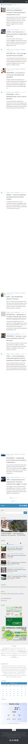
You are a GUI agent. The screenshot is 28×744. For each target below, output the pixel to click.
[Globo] (18, 616)
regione (14, 655)
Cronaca (8, 8)
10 (2, 691)
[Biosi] (21, 616)
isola (8, 653)
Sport (20, 575)
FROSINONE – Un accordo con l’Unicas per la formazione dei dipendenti (15, 75)
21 (17, 693)
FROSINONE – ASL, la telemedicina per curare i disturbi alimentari (16, 97)
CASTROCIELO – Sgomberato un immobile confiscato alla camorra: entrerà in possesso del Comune (16, 317)
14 (17, 691)
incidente (5, 653)
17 (2, 693)
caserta (9, 650)
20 (14, 693)
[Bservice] (14, 640)
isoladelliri (11, 653)
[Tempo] (22, 593)
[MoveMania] (10, 587)
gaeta (2, 653)
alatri (3, 648)
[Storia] (17, 593)
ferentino (8, 651)
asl (20, 648)
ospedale (22, 653)
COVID (2, 651)
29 (21, 695)
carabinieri (4, 650)
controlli (24, 650)
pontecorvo (7, 655)
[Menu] (26, 1)
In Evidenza (17, 8)
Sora (14, 657)
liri (20, 653)
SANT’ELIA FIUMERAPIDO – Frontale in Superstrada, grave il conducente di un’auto (16, 12)
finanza (11, 651)
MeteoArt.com (16, 723)
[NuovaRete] (4, 587)
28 (17, 695)
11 (6, 691)
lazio (19, 653)
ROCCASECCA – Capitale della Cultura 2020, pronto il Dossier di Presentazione (16, 460)
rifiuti (18, 655)
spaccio (17, 657)
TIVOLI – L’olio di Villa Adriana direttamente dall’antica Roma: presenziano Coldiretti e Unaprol (16, 358)
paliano (26, 653)
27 (14, 695)
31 (2, 697)
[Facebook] (20, 505)
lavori (17, 653)
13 (14, 691)
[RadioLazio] (23, 587)
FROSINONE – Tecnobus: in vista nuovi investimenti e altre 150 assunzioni (16, 338)
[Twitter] (22, 505)
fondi (15, 651)
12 (10, 691)
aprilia (9, 648)
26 (10, 695)
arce (11, 648)
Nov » (5, 699)
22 (21, 693)
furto (27, 651)
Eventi (12, 8)
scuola (26, 655)
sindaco (11, 657)
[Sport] (6, 593)
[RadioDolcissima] (17, 587)
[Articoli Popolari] (7, 543)
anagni (6, 648)
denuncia (4, 651)
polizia (3, 655)
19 (10, 693)
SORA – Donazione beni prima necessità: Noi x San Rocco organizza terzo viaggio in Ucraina (16, 482)
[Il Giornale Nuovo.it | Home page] (7, 2)
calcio (24, 648)
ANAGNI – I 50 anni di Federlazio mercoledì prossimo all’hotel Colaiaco (16, 197)
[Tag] (20, 543)
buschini (22, 648)
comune (21, 650)
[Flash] (9, 593)
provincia (10, 655)
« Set (2, 699)
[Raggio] (13, 593)
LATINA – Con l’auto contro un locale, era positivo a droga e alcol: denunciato (16, 34)
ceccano (17, 650)
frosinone (22, 651)
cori (26, 650)
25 (6, 695)
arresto (17, 648)
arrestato (14, 648)
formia (17, 651)
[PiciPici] (14, 615)
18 (6, 693)
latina (14, 653)
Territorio (22, 49)
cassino (12, 650)
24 (2, 695)
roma (24, 655)
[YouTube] (24, 505)
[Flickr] (26, 505)
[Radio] (2, 593)
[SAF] (14, 625)
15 (21, 691)
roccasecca (20, 655)
